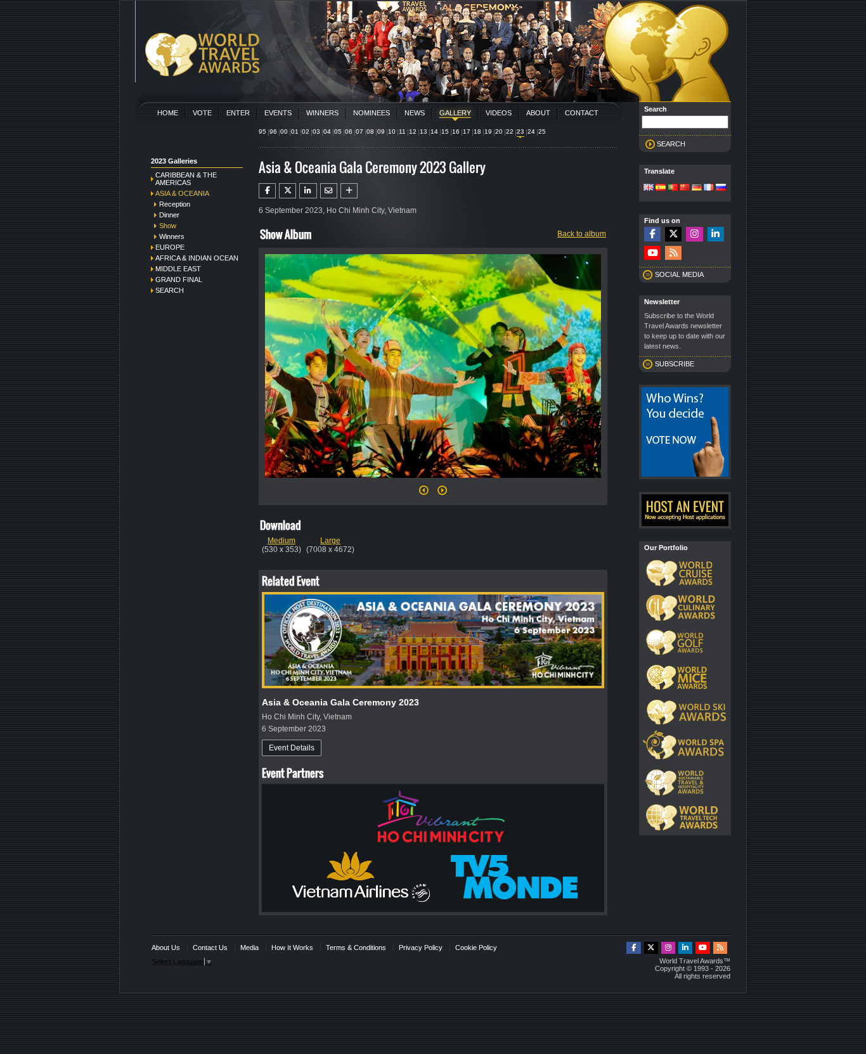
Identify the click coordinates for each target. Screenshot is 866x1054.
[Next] (433, 481)
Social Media (679, 274)
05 (338, 131)
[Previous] (424, 493)
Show (167, 225)
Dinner (169, 215)
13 (423, 131)
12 (413, 131)
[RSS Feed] (673, 253)
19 (488, 131)
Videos (499, 113)
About (538, 113)
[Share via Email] (329, 191)
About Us (166, 947)
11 (402, 131)
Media (249, 947)
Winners (322, 113)
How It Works (292, 947)
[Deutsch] (697, 188)
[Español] (661, 188)
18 (477, 131)
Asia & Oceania (182, 193)
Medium (281, 540)
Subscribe (674, 364)
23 (520, 131)
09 (381, 131)
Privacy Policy (421, 947)
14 (434, 131)
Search (169, 290)
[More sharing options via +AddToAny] (349, 191)
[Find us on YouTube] (652, 253)
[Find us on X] (673, 234)
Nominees (371, 113)
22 (510, 131)
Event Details (291, 747)
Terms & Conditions (356, 947)
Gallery (455, 113)
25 (542, 131)
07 (359, 131)
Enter (238, 113)
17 (466, 131)
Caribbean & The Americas (186, 178)
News (414, 113)
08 (370, 131)
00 (284, 131)
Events (278, 113)
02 (305, 131)
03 (316, 131)
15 (445, 131)
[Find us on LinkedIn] (716, 234)
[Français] (709, 188)
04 (327, 131)
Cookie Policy (476, 947)
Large (330, 540)
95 (262, 131)
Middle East (178, 269)
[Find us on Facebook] (652, 234)
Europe (169, 247)
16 (456, 131)
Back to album (581, 233)
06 (348, 131)
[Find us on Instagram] (694, 234)
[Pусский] (721, 188)
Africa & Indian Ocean (196, 258)
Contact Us (210, 947)
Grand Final (178, 279)
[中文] (685, 188)
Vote (202, 113)
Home (167, 113)
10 (392, 131)
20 (499, 131)
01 (295, 131)
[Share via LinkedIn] (308, 191)
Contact (581, 113)
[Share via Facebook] (267, 191)
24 (531, 131)
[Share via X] (287, 191)
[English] (648, 188)
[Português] (673, 188)
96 (273, 131)
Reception (174, 204)
